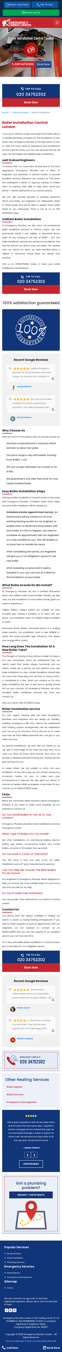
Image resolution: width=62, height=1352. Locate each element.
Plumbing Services (16, 1262)
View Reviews (31, 1164)
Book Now (31, 102)
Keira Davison (24, 417)
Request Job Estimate (19, 4)
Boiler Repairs (14, 1087)
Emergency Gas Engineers (22, 1102)
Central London (20, 112)
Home (5, 112)
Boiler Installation (15, 1258)
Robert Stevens (25, 1038)
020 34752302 (24, 64)
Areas (10, 1287)
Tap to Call (46, 4)
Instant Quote (32, 12)
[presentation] (27, 1155)
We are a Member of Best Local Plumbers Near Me (31, 1341)
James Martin (24, 386)
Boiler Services (15, 1094)
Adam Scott (23, 1007)
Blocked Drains (14, 1253)
